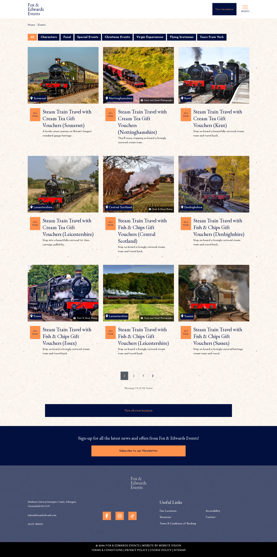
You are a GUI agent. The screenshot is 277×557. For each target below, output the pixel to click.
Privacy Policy (136, 550)
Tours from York (212, 37)
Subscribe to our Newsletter (138, 450)
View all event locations (138, 410)
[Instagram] (120, 516)
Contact (211, 517)
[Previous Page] (153, 375)
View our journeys (224, 9)
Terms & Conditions (107, 550)
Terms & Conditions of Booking (178, 523)
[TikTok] (132, 516)
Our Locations (168, 511)
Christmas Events (117, 37)
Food (67, 37)
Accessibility (213, 511)
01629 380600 (35, 524)
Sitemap (180, 550)
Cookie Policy (160, 550)
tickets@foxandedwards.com (42, 515)
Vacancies (165, 517)
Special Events (87, 37)
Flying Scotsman (181, 37)
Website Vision (170, 545)
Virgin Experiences (149, 37)
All (32, 37)
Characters (49, 37)
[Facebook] (107, 516)
